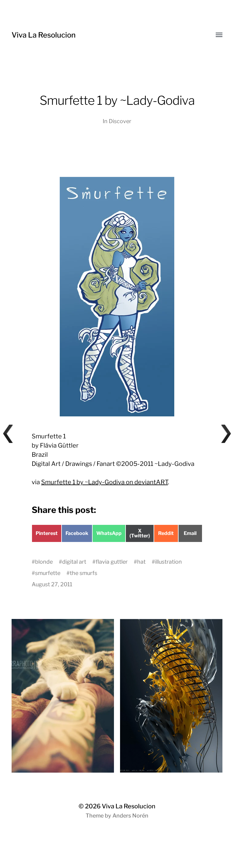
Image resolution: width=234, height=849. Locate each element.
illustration (168, 561)
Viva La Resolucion (44, 35)
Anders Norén (130, 815)
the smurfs (83, 573)
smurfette (47, 573)
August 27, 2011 (52, 584)
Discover (120, 121)
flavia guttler (112, 561)
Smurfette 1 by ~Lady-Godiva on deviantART (104, 482)
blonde (44, 561)
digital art (74, 561)
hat (141, 561)
